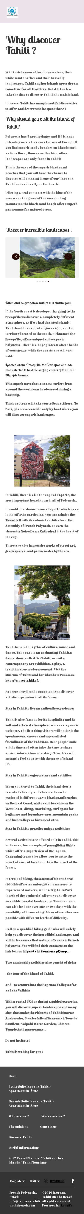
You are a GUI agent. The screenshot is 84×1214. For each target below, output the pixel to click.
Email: (14, 1197)
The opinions (18, 1127)
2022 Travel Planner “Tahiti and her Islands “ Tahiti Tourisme (36, 1160)
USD (33, 1181)
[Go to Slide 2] (39, 281)
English (15, 1181)
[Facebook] (72, 1181)
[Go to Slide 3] (42, 281)
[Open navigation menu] (75, 12)
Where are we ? (53, 1116)
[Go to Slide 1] (37, 281)
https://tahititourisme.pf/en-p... (46, 951)
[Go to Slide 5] (48, 281)
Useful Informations (24, 1148)
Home (13, 1076)
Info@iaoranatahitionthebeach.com (24, 1203)
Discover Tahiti (20, 1137)
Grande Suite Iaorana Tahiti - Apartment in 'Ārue (31, 1103)
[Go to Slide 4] (45, 281)
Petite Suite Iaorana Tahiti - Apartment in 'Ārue (30, 1088)
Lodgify (66, 1205)
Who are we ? (19, 1116)
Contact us (48, 1127)
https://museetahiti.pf (21, 680)
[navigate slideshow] (16, 256)
